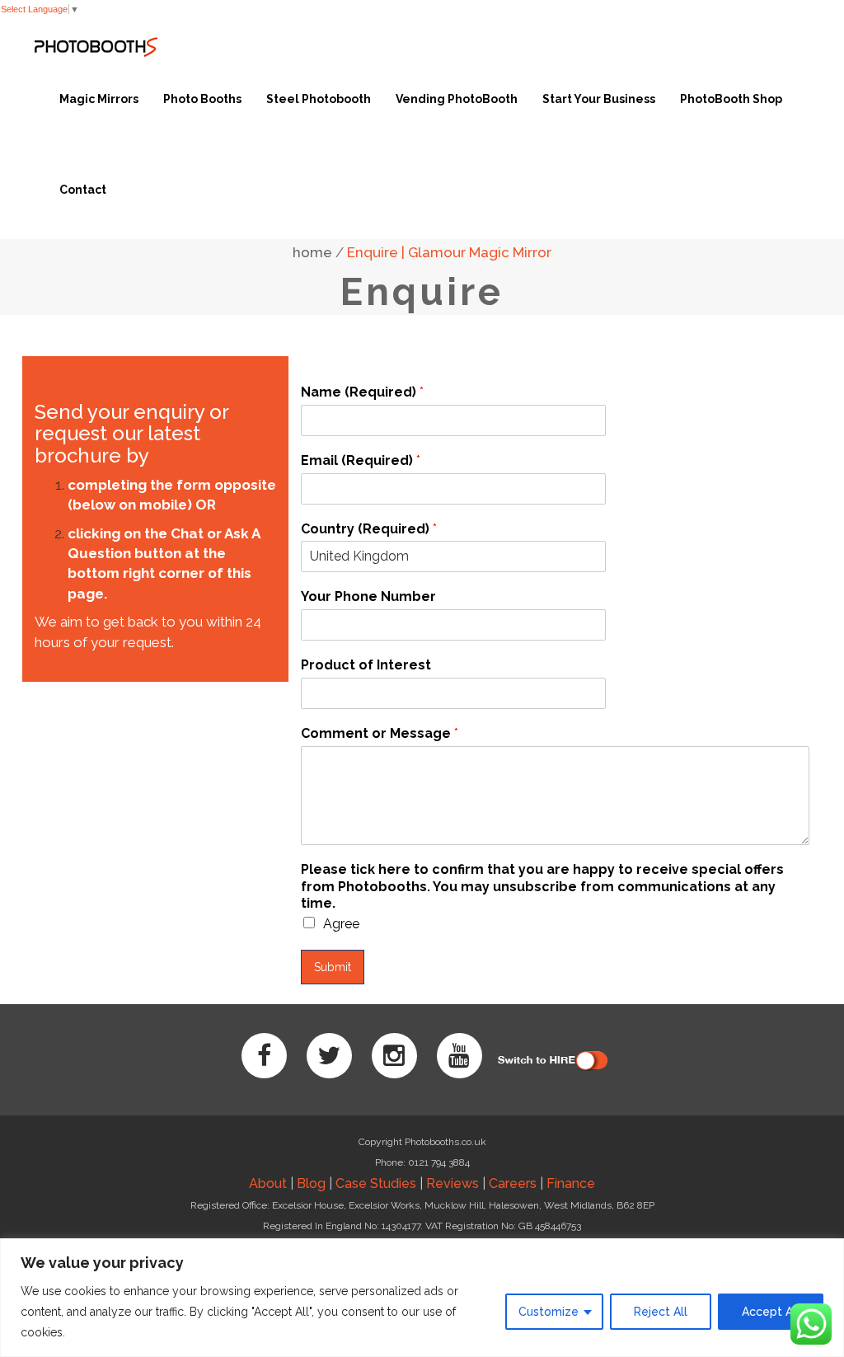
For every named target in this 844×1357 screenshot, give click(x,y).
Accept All (770, 1311)
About (268, 1183)
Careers (513, 1183)
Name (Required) (362, 392)
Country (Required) (369, 529)
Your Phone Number (368, 596)
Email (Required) (360, 460)
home (312, 252)
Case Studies (375, 1183)
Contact (82, 189)
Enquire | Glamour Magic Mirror (449, 252)
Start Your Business (598, 99)
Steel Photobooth (318, 99)
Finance (570, 1183)
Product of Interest (366, 665)
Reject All (660, 1311)
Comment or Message (379, 733)
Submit (332, 967)
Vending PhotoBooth (457, 99)
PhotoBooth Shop (731, 99)
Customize (548, 1311)
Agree (341, 924)
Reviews (452, 1183)
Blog (311, 1183)
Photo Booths (202, 99)
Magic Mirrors (98, 99)
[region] (422, 1297)
